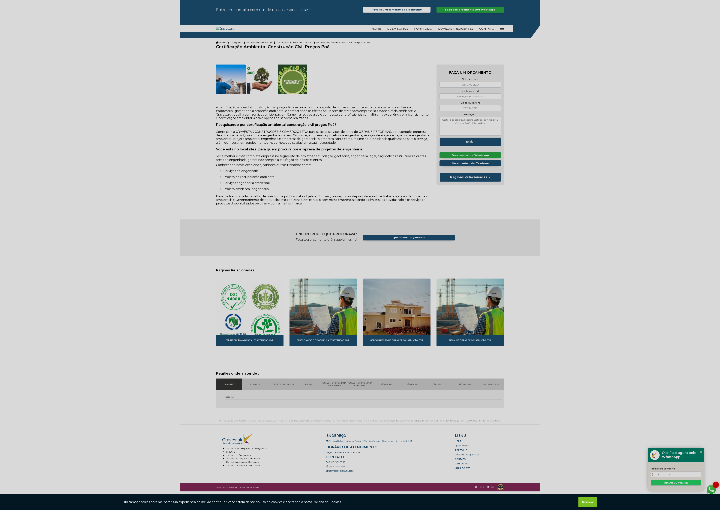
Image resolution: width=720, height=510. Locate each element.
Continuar (588, 502)
